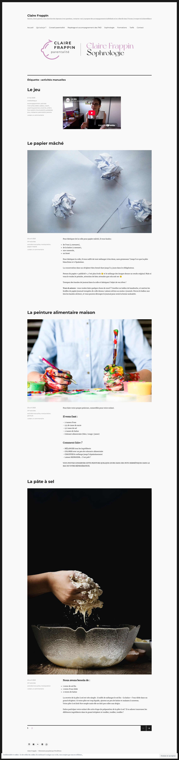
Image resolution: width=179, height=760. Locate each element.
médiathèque (32, 100)
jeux (28, 112)
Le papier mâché (45, 143)
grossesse (49, 110)
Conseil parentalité (57, 28)
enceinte (43, 108)
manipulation (46, 244)
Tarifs (132, 28)
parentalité (42, 112)
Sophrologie (109, 28)
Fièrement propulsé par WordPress (49, 751)
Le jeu (33, 89)
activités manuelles (34, 244)
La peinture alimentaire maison (61, 312)
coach (47, 106)
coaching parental (33, 108)
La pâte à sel (40, 481)
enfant (49, 108)
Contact (140, 28)
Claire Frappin (37, 15)
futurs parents (41, 110)
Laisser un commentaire (35, 115)
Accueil (30, 28)
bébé (37, 106)
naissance (34, 112)
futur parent (31, 110)
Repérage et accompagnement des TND (84, 28)
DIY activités (31, 241)
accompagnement (33, 103)
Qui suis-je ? (41, 28)
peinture (30, 415)
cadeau (41, 106)
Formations (122, 28)
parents (49, 112)
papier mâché (32, 246)
